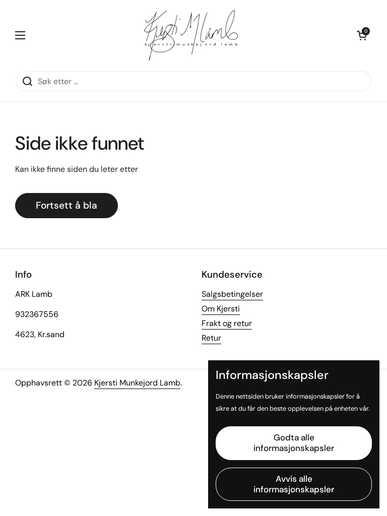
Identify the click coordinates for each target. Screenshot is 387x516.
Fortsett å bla (66, 205)
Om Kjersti (221, 308)
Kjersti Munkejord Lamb (137, 382)
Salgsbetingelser (232, 294)
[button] (362, 35)
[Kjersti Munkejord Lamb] (191, 35)
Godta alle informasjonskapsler (293, 443)
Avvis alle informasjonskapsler (293, 484)
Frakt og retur (227, 323)
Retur (211, 338)
